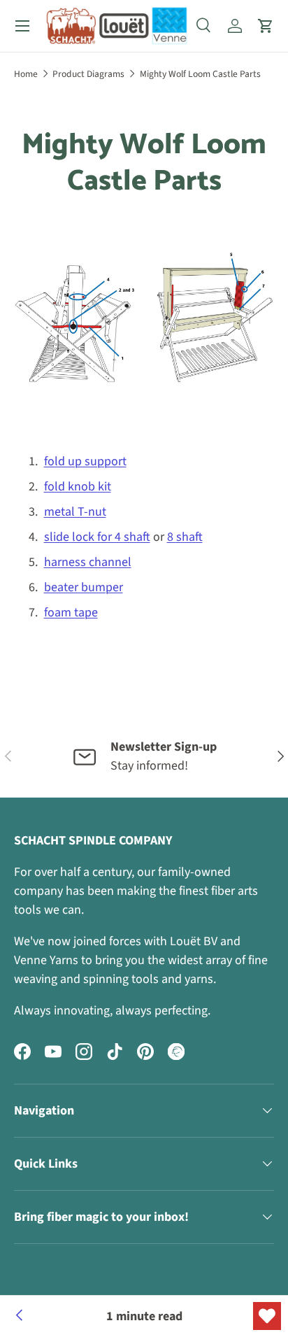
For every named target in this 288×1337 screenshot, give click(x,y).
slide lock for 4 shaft (97, 537)
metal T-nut (75, 512)
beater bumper (83, 587)
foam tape (71, 612)
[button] (265, 25)
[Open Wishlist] (267, 1316)
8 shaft (185, 537)
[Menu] (22, 25)
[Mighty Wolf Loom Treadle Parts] (19, 1316)
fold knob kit (77, 486)
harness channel (87, 562)
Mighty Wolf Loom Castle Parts (200, 73)
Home (26, 73)
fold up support (85, 461)
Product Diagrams (88, 73)
